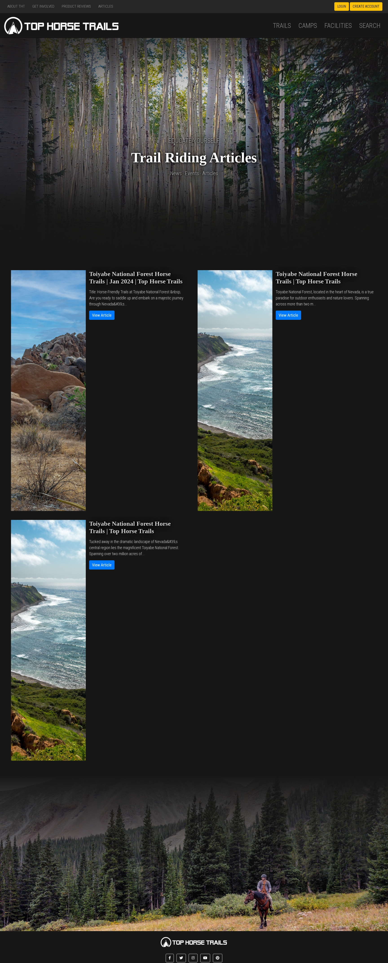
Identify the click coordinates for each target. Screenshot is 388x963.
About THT (16, 6)
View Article (102, 315)
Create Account (366, 6)
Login (341, 6)
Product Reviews (76, 6)
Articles (105, 6)
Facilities (338, 25)
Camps (307, 25)
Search (370, 25)
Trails (282, 25)
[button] (170, 958)
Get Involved (43, 6)
